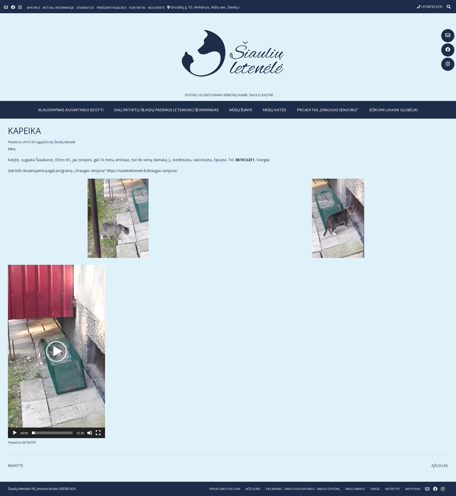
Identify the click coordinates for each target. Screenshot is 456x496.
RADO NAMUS (355, 489)
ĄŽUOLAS (439, 465)
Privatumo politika (224, 489)
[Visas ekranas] (98, 432)
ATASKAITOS (85, 8)
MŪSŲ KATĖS (274, 110)
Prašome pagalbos (111, 8)
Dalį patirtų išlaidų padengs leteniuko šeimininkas (166, 110)
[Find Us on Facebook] (447, 50)
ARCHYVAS (412, 489)
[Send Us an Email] (447, 35)
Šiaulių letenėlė (64, 142)
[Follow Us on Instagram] (447, 64)
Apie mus (33, 8)
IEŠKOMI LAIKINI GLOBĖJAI (393, 110)
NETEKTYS (29, 442)
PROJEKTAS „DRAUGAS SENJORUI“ (328, 110)
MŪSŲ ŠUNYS (240, 110)
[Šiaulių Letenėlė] (228, 53)
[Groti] (14, 432)
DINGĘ (374, 489)
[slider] (52, 433)
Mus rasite (156, 8)
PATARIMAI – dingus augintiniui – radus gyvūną (303, 489)
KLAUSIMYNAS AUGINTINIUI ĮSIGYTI (71, 110)
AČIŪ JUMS (253, 489)
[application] (56, 351)
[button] (56, 351)
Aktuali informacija (58, 8)
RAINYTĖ (15, 465)
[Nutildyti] (89, 432)
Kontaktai (137, 8)
